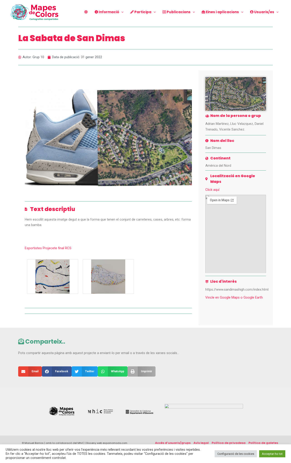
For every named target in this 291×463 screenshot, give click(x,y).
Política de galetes (263, 443)
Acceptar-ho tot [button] (272, 453)
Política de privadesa (229, 443)
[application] (121, 12)
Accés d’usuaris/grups (173, 443)
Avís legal (201, 443)
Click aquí (212, 190)
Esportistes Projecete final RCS (48, 248)
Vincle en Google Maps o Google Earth (234, 297)
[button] (30, 371)
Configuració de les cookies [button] (235, 453)
